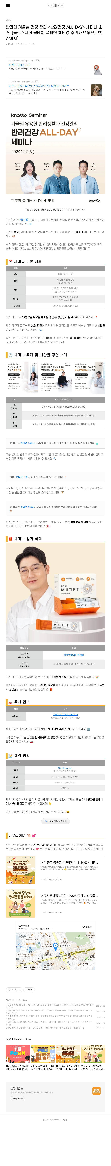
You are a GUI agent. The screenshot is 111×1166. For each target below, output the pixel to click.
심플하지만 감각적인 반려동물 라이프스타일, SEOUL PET (37, 69)
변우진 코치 (22, 477)
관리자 (65, 1120)
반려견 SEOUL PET (19, 65)
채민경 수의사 (27, 443)
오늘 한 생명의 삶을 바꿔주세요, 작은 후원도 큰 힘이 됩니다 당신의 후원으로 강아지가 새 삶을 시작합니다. (47, 92)
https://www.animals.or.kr (21, 82)
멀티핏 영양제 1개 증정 (74, 655)
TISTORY (55, 1120)
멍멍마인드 (55, 6)
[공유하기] (15, 990)
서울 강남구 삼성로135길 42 (65, 714)
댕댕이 (8, 1000)
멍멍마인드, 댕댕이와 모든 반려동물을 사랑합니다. (32, 1092)
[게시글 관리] (19, 990)
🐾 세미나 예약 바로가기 (55, 821)
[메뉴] (8, 6)
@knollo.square (65, 768)
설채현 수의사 (27, 507)
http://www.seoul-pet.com (21, 61)
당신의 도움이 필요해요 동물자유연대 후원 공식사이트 (39, 86)
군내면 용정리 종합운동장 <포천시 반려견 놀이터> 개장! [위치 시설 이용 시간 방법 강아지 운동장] (43, 1028)
